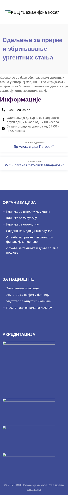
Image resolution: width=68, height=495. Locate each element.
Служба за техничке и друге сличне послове (32, 250)
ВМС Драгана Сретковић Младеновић (34, 165)
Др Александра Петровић (34, 146)
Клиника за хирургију (21, 218)
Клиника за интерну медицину (28, 211)
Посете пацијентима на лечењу (29, 307)
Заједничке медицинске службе (29, 231)
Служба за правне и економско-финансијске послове (29, 239)
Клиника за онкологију (22, 224)
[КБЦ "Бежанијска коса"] (33, 12)
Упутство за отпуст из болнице (28, 301)
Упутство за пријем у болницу (27, 294)
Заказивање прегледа (22, 288)
